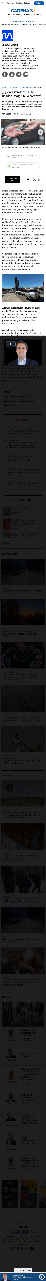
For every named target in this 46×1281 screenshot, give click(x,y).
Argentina (16, 15)
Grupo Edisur (33, 25)
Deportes (10, 3)
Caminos (19, 3)
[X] (34, 180)
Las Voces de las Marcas (23, 21)
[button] (40, 132)
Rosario (36, 15)
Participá (39, 3)
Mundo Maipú (10, 45)
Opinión (27, 3)
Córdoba (27, 15)
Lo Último (8, 15)
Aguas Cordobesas (20, 25)
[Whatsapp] (40, 180)
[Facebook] (28, 180)
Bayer (41, 25)
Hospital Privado (7, 25)
